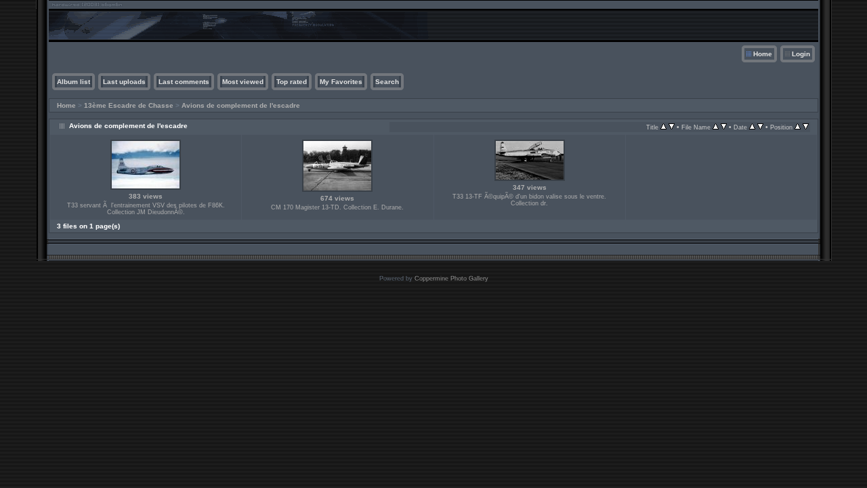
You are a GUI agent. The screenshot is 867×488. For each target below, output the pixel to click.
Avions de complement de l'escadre (241, 105)
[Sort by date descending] (760, 127)
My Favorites (341, 81)
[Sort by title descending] (672, 127)
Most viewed (242, 81)
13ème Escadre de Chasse (128, 105)
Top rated (291, 81)
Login (801, 54)
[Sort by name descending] (724, 127)
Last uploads (124, 81)
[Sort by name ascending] (716, 127)
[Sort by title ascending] (663, 127)
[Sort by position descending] (806, 127)
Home (762, 54)
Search (387, 81)
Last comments (183, 81)
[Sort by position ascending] (798, 127)
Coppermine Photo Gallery (451, 278)
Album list (73, 81)
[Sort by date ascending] (752, 127)
